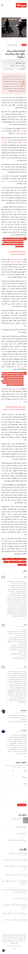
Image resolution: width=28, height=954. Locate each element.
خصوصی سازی (16, 559)
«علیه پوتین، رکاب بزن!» (18, 898)
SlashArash (24, 710)
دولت (4, 559)
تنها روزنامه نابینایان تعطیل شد (17, 853)
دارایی (9, 559)
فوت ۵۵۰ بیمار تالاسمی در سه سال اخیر (14, 859)
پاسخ (25, 618)
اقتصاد (24, 45)
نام (13, 770)
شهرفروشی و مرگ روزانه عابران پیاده (14, 919)
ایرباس (23, 559)
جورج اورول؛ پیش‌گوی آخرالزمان (17, 840)
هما (24, 564)
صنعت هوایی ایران (14, 561)
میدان (21, 68)
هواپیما (19, 564)
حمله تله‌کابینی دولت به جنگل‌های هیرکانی (13, 913)
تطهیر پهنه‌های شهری (21, 827)
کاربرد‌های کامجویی (16, 818)
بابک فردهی (18, 63)
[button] (2, 5)
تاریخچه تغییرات (11, 945)
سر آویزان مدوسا (22, 833)
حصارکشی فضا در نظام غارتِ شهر (15, 874)
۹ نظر (12, 65)
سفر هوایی (22, 561)
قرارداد (5, 561)
